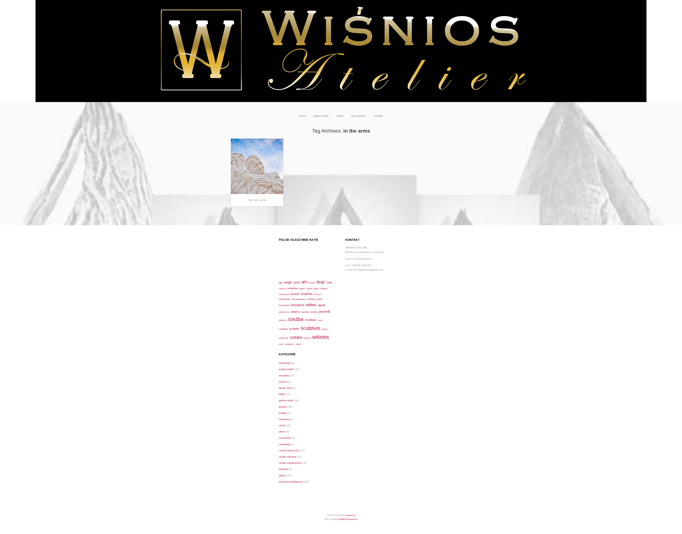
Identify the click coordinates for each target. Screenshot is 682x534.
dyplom (302, 288)
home (302, 115)
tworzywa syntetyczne (291, 481)
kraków (306, 294)
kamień (295, 293)
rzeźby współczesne (290, 462)
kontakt (379, 115)
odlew (311, 305)
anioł (297, 282)
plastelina (305, 312)
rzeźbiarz (310, 319)
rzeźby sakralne (288, 456)
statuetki (283, 469)
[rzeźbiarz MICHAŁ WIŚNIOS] (341, 51)
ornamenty (285, 437)
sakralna (283, 329)
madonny (284, 419)
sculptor (294, 328)
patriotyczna (284, 312)
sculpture (310, 328)
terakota (307, 338)
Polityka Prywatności (348, 519)
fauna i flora (285, 388)
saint (320, 320)
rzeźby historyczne (289, 450)
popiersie (283, 320)
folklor (282, 394)
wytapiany (289, 344)
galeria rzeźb (321, 115)
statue (324, 329)
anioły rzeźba (286, 369)
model (319, 299)
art (304, 281)
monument (284, 305)
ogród (321, 305)
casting (282, 288)
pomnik (324, 311)
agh (281, 282)
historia (324, 288)
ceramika (292, 288)
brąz (321, 282)
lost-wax (317, 294)
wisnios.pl (350, 515)
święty (298, 344)
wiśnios (320, 337)
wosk (281, 344)
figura (309, 288)
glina (316, 288)
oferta (340, 115)
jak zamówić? (358, 115)
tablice (282, 475)
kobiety (283, 413)
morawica (297, 305)
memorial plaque (299, 299)
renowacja (284, 444)
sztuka (296, 337)
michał (311, 299)
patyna (295, 311)
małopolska (284, 299)
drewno (283, 381)
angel (288, 282)
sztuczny (283, 338)
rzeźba (295, 319)
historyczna (284, 294)
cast (329, 282)
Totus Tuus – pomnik (257, 200)
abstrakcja (284, 363)
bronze (311, 282)
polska (314, 312)
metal (282, 425)
